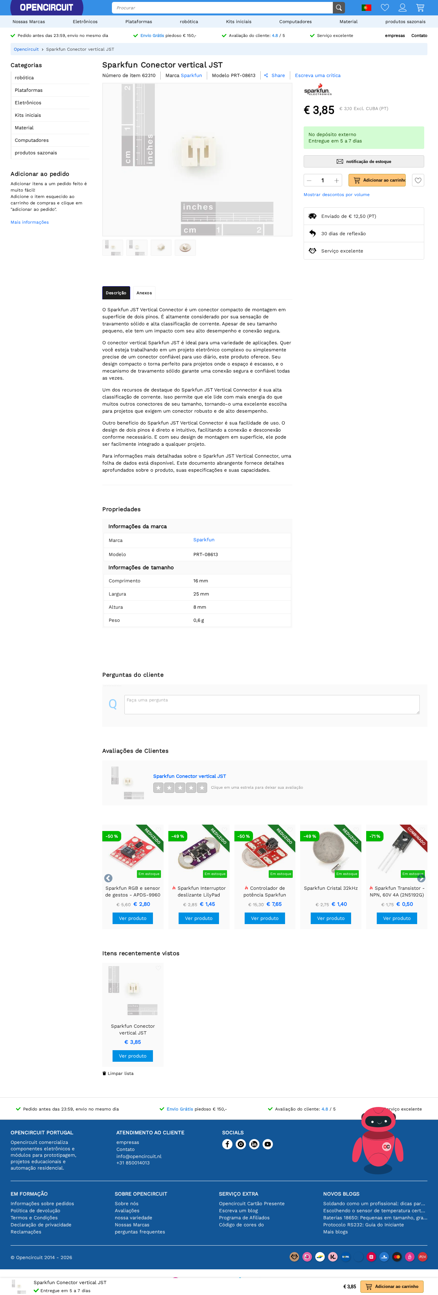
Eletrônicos (85, 21)
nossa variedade (133, 1218)
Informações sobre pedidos (42, 1203)
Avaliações (127, 1211)
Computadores (295, 21)
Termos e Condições (34, 1218)
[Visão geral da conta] (398, 8)
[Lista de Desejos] (380, 8)
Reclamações (26, 1232)
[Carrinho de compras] (415, 8)
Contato (419, 35)
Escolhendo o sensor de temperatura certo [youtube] (375, 1211)
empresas (395, 35)
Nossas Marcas (29, 21)
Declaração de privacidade (41, 1225)
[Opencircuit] (46, 7)
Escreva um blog (238, 1211)
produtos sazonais (405, 21)
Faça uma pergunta (147, 699)
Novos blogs (341, 1194)
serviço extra (238, 1194)
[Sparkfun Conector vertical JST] (113, 247)
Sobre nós (127, 1203)
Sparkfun (204, 540)
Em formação (29, 1194)
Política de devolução (35, 1211)
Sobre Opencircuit (141, 1194)
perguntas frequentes (140, 1232)
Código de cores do (241, 1225)
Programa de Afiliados (244, 1218)
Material (349, 21)
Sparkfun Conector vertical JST (189, 776)
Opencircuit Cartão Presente (252, 1203)
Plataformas (138, 21)
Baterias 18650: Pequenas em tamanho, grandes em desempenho (375, 1218)
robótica (189, 21)
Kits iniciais (238, 21)
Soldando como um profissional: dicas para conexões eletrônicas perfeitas (375, 1203)
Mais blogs (335, 1232)
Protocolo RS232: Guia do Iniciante (363, 1225)
